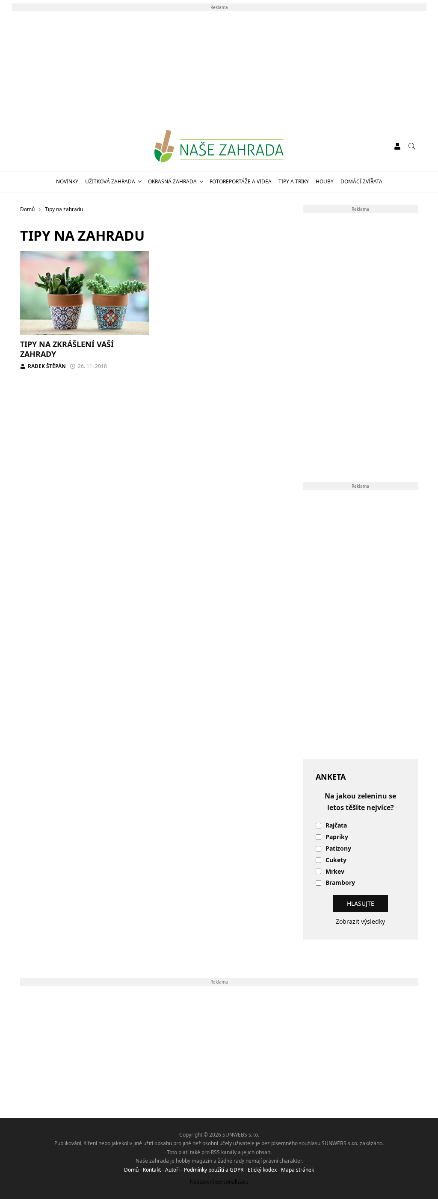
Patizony (338, 848)
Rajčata (336, 825)
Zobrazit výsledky (360, 921)
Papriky (337, 837)
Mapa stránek (297, 1169)
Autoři (172, 1169)
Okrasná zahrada (172, 181)
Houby (325, 181)
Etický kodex (262, 1169)
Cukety (336, 860)
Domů (131, 1169)
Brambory (340, 883)
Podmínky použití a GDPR (213, 1169)
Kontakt (152, 1169)
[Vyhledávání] (412, 146)
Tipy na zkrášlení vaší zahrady (67, 349)
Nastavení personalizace (219, 1181)
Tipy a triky (293, 181)
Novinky (67, 181)
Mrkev (335, 871)
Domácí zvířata (361, 181)
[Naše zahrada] (218, 146)
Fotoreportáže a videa (241, 181)
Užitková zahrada (110, 181)
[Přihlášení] (397, 146)
